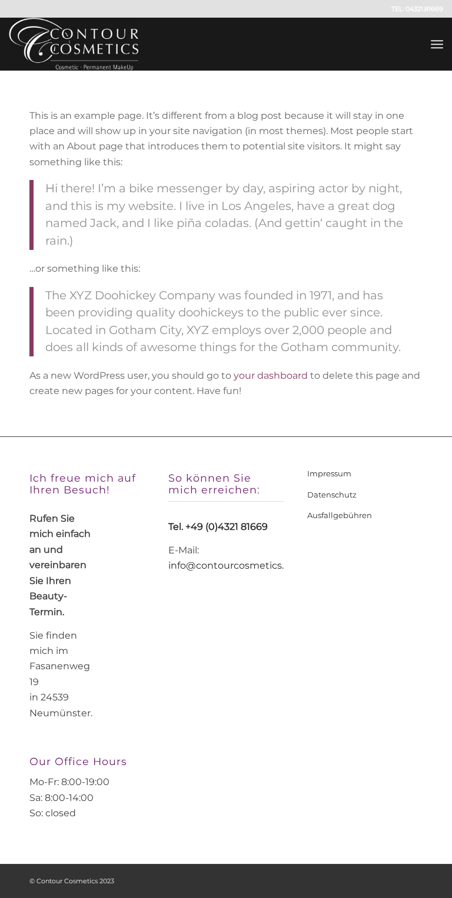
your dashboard (271, 375)
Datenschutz (332, 494)
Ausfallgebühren (339, 515)
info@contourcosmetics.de (232, 565)
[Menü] (437, 44)
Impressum (329, 473)
